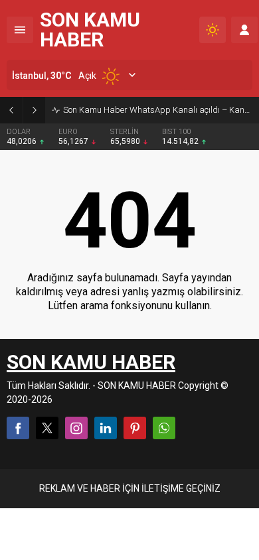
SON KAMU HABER (90, 30)
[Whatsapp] (164, 428)
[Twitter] (47, 428)
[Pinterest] (135, 428)
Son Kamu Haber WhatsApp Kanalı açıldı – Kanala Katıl (157, 110)
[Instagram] (76, 428)
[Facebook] (18, 428)
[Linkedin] (105, 428)
